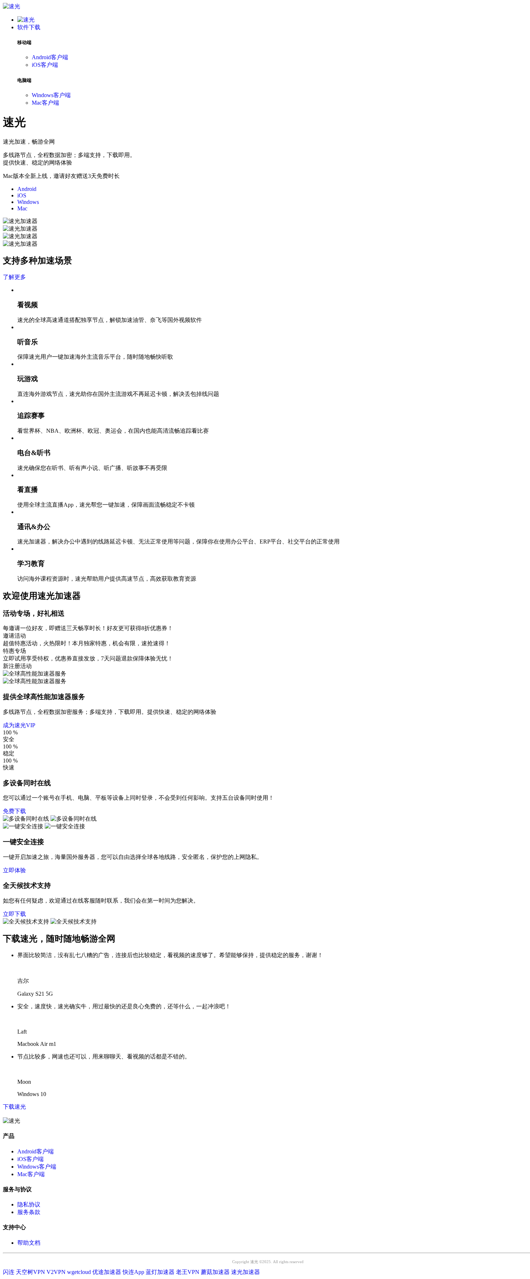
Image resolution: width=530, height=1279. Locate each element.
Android (26, 189)
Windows (28, 202)
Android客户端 (50, 57)
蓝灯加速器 (160, 1272)
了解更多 (14, 277)
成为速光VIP (19, 725)
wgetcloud (79, 1272)
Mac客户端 (45, 103)
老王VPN (187, 1272)
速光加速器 (245, 1272)
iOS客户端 (45, 65)
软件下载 (28, 27)
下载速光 (14, 1107)
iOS (21, 195)
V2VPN (56, 1272)
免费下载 (14, 811)
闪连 (8, 1272)
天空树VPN (30, 1272)
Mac (22, 208)
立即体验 (14, 870)
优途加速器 (106, 1272)
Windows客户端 (51, 95)
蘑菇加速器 (215, 1272)
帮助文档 (28, 1243)
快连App (133, 1272)
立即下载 (14, 914)
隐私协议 (28, 1204)
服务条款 (28, 1212)
